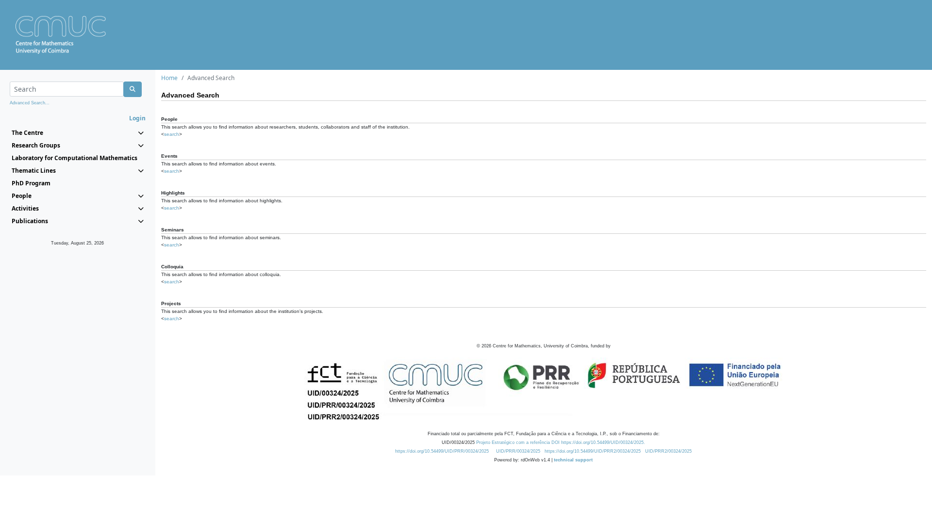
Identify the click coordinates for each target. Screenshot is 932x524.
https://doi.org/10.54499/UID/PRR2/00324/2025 (593, 451)
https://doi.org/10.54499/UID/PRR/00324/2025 (442, 451)
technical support (573, 460)
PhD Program (31, 183)
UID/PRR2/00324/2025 (668, 451)
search (171, 134)
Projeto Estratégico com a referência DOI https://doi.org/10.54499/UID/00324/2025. (560, 442)
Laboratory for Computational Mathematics (74, 158)
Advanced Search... (30, 102)
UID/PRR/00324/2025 (518, 451)
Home (169, 78)
